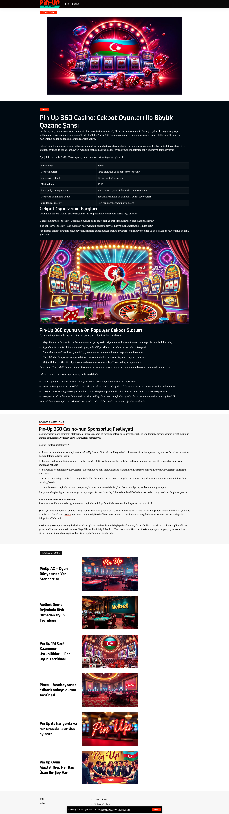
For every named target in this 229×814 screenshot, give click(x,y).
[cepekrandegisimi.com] (50, 4)
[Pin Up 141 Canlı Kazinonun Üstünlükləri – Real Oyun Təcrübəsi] (110, 651)
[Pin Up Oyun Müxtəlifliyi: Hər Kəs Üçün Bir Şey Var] (110, 767)
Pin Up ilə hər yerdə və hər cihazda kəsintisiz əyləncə (58, 728)
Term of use (100, 799)
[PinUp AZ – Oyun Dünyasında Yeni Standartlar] (110, 574)
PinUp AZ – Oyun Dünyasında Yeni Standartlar (54, 573)
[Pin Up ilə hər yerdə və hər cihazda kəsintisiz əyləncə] (110, 729)
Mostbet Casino (140, 529)
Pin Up (91, 452)
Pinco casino (46, 503)
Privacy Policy (107, 809)
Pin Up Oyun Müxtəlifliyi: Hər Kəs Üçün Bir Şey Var (57, 767)
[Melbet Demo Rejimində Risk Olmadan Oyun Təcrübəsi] (110, 612)
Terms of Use (124, 809)
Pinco (68, 514)
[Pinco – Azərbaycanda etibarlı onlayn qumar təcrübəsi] (110, 690)
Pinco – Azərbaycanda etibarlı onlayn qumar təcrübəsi (58, 690)
